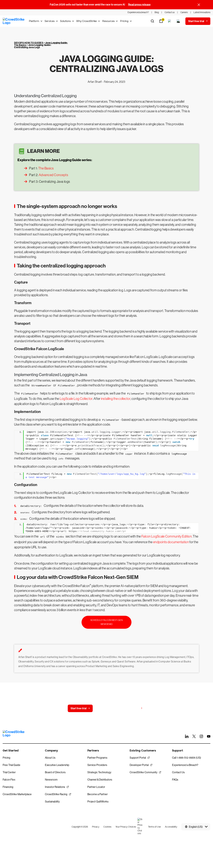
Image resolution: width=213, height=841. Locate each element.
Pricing (124, 21)
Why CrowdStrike (86, 21)
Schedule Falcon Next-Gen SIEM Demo (106, 622)
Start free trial (79, 708)
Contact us (106, 708)
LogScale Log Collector (76, 398)
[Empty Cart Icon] (178, 21)
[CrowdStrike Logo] (14, 21)
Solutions (65, 21)
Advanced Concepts (53, 175)
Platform (34, 21)
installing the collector (115, 398)
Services (50, 21)
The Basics (46, 168)
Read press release (139, 4)
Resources (108, 21)
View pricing (132, 708)
